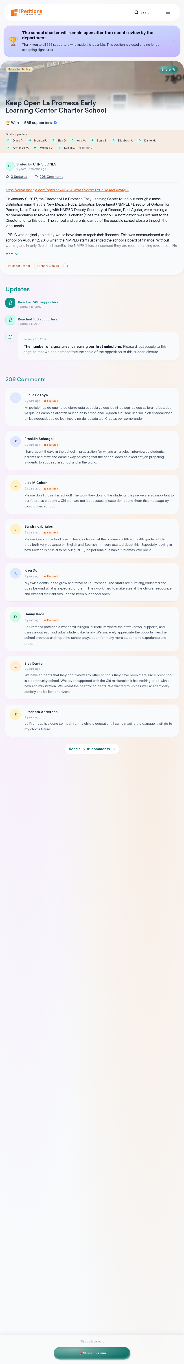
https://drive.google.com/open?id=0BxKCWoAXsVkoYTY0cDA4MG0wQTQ (67, 190)
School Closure (48, 266)
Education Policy (19, 69)
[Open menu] (168, 12)
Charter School (19, 266)
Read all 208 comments (92, 749)
